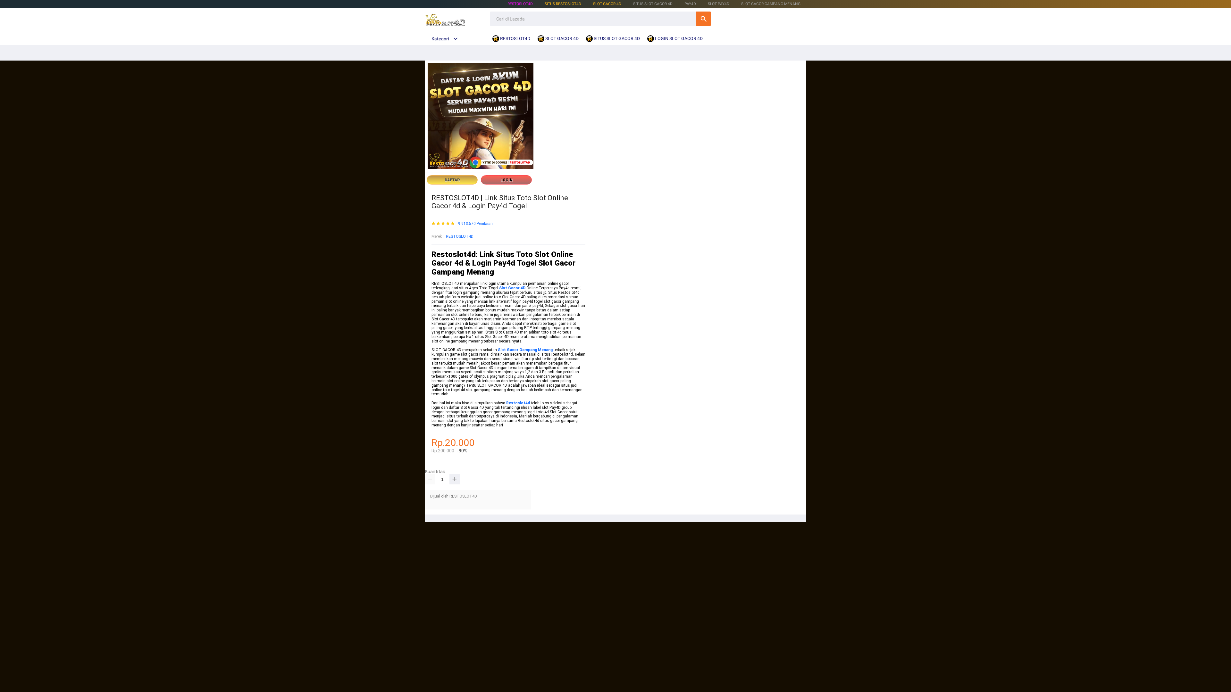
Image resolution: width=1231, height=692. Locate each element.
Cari (703, 19)
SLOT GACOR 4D (607, 4)
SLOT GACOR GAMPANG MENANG (770, 4)
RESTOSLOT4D (520, 4)
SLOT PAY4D (718, 4)
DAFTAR (452, 180)
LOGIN (506, 180)
